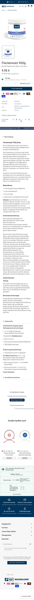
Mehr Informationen (17, 494)
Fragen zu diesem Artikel (9, 115)
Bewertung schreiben (17, 400)
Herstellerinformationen (12, 377)
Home (3, 10)
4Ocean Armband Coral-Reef (9, 454)
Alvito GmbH (17, 103)
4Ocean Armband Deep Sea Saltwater (24, 454)
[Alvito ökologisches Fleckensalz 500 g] (17, 27)
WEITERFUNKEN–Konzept (20, 574)
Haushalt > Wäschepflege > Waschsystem (22, 107)
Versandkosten (14, 73)
